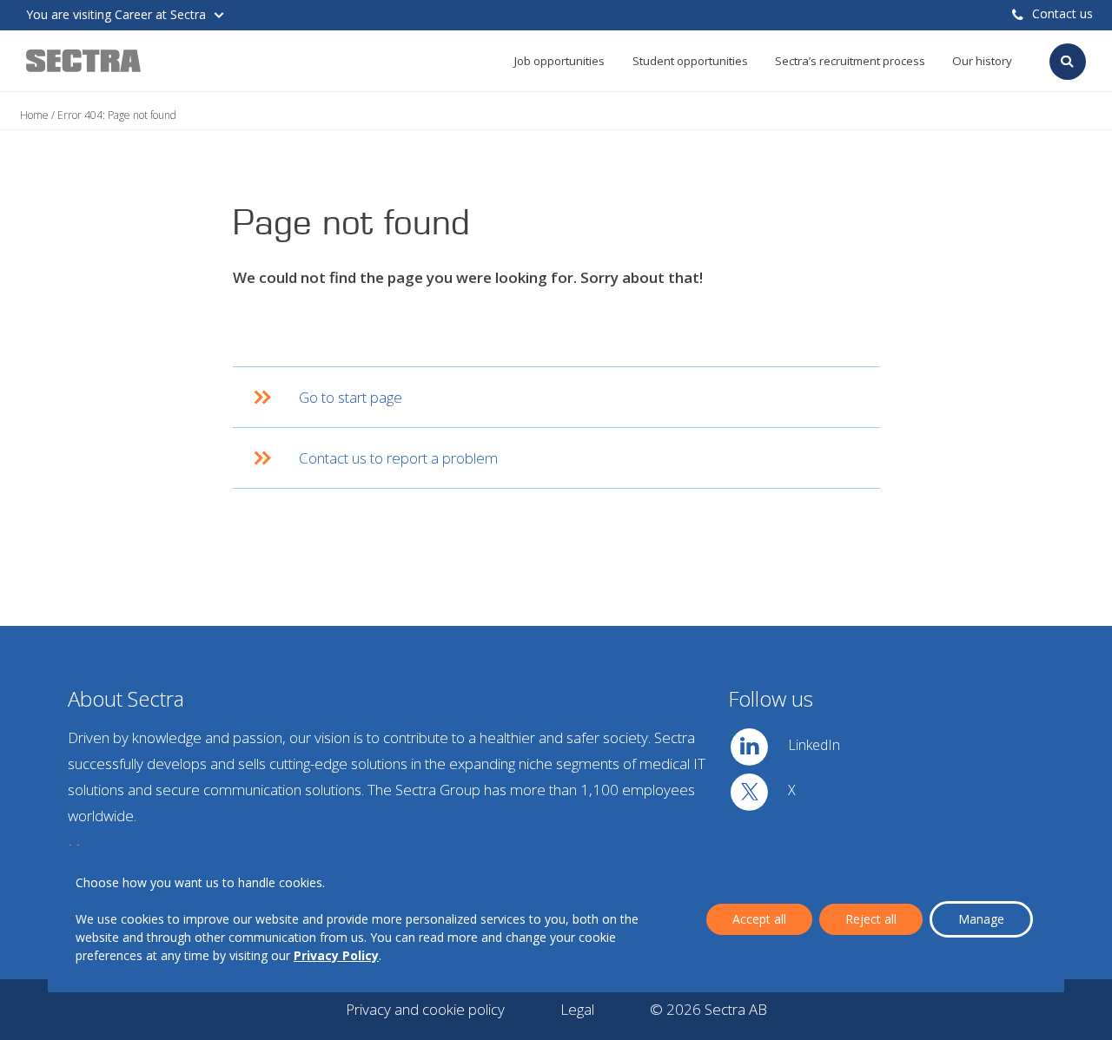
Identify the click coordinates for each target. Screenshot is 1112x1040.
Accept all (759, 919)
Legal (577, 1009)
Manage (981, 919)
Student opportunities (690, 61)
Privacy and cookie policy (425, 1009)
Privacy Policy (336, 955)
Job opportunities (559, 61)
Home (34, 115)
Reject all (871, 919)
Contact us (1062, 13)
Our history (982, 61)
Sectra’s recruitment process (850, 61)
